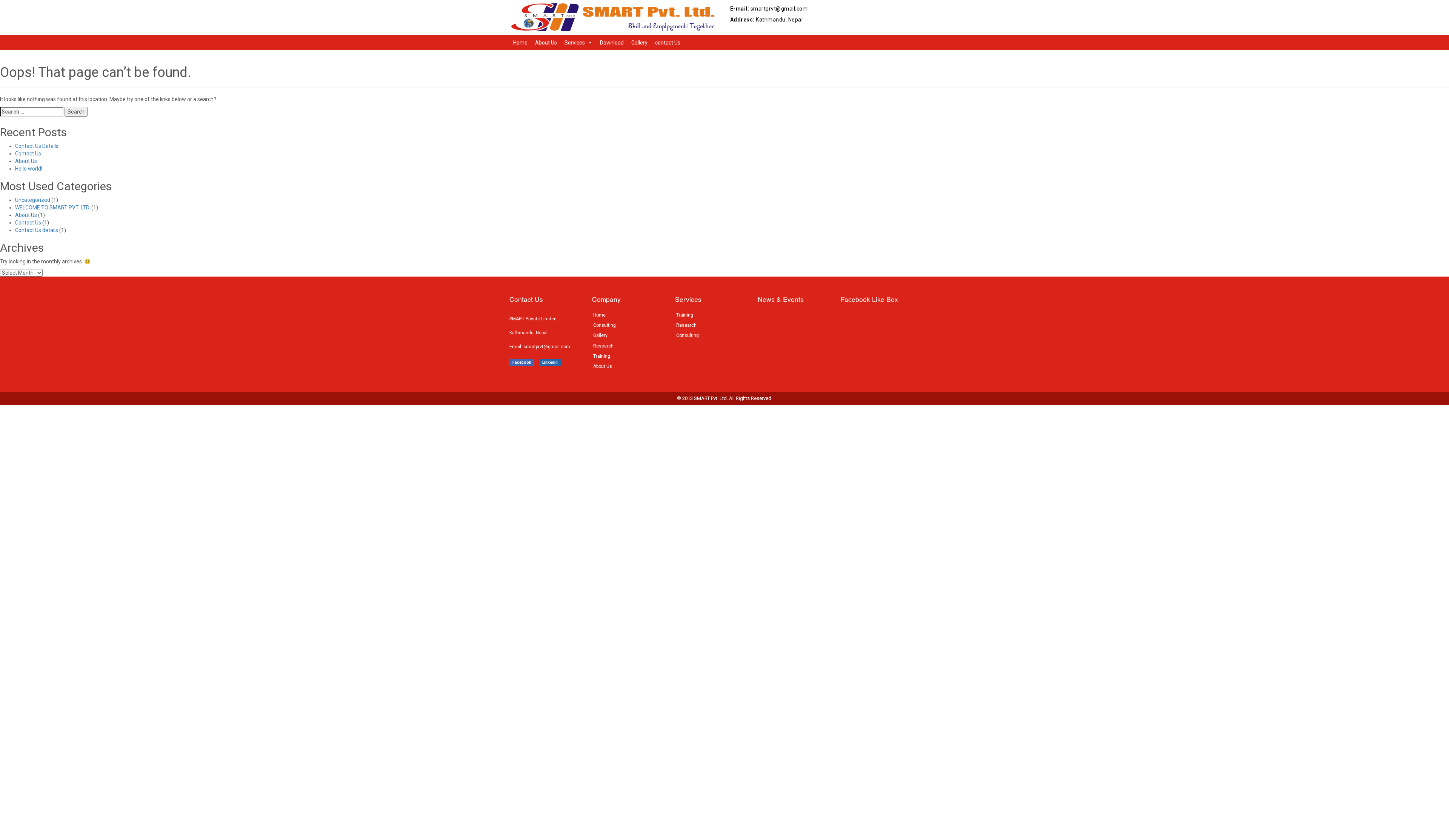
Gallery (639, 43)
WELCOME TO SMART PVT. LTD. (52, 208)
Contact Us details (36, 230)
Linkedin (550, 362)
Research (603, 346)
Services (575, 43)
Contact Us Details (36, 146)
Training (601, 356)
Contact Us (28, 154)
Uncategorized (32, 200)
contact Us (667, 43)
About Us (546, 43)
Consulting (604, 325)
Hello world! (28, 169)
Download (612, 43)
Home (520, 43)
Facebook (521, 362)
